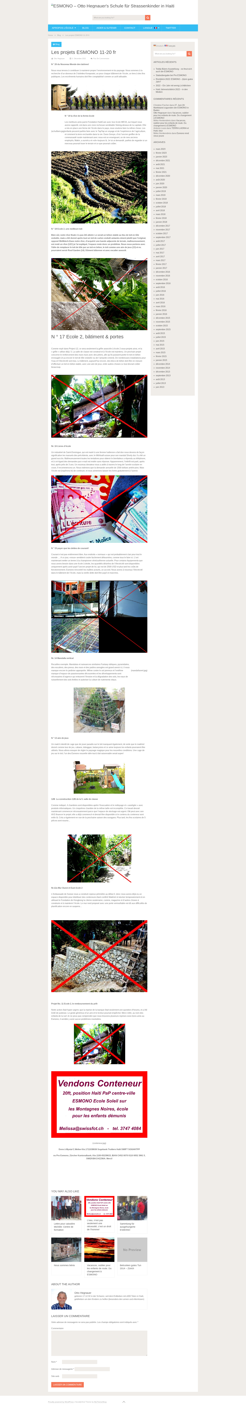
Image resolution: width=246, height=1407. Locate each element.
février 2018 (161, 218)
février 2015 (161, 356)
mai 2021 (160, 168)
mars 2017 (160, 260)
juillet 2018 (161, 207)
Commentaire (57, 1328)
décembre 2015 (163, 318)
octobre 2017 (162, 233)
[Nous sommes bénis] (66, 1250)
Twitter (171, 28)
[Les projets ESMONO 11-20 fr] (99, 110)
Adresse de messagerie (62, 1369)
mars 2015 (160, 352)
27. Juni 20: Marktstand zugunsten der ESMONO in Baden (171, 107)
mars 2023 (160, 149)
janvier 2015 (161, 360)
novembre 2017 (163, 230)
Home (50, 35)
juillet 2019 (161, 191)
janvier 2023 (161, 157)
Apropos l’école (62, 28)
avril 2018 (160, 210)
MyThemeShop (100, 1402)
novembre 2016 (163, 276)
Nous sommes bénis (64, 1265)
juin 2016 (160, 295)
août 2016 (160, 287)
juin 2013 (160, 387)
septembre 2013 (163, 375)
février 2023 (161, 153)
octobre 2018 (162, 203)
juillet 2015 (161, 337)
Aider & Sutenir (106, 28)
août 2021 (160, 164)
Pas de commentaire (101, 59)
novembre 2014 (163, 368)
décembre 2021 (163, 160)
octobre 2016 (162, 279)
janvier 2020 (161, 187)
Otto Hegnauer (59, 59)
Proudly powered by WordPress (61, 1402)
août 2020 (160, 180)
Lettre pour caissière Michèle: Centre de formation (64, 1226)
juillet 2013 (161, 383)
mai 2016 (160, 299)
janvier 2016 (161, 314)
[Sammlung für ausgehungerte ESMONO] (132, 1208)
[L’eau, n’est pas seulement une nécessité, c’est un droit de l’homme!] (99, 1206)
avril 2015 (160, 349)
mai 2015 (160, 345)
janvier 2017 (161, 268)
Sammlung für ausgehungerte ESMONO (127, 1226)
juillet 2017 (161, 245)
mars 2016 (160, 306)
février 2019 (161, 199)
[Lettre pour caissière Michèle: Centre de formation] (66, 1208)
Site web (55, 1376)
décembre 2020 (163, 176)
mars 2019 (160, 195)
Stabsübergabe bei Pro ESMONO (171, 75)
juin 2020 (160, 183)
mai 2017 (160, 253)
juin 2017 (160, 249)
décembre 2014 (163, 364)
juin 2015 (160, 341)
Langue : (149, 28)
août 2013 (160, 379)
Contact (129, 28)
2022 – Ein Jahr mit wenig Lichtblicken (173, 85)
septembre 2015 (163, 329)
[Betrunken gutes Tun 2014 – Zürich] (132, 1250)
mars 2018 (160, 214)
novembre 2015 (163, 322)
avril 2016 (160, 302)
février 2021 (161, 172)
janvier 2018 (161, 222)
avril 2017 (160, 256)
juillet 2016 (161, 291)
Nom (54, 1362)
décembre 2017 (163, 226)
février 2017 (161, 264)
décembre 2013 (163, 372)
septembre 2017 (163, 237)
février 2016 (161, 310)
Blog (85, 28)
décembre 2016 (163, 272)
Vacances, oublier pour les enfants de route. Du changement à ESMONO (172, 115)
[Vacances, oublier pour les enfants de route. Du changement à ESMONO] (99, 1250)
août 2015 (160, 333)
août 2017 (160, 241)
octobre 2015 (162, 326)
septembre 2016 (163, 283)
